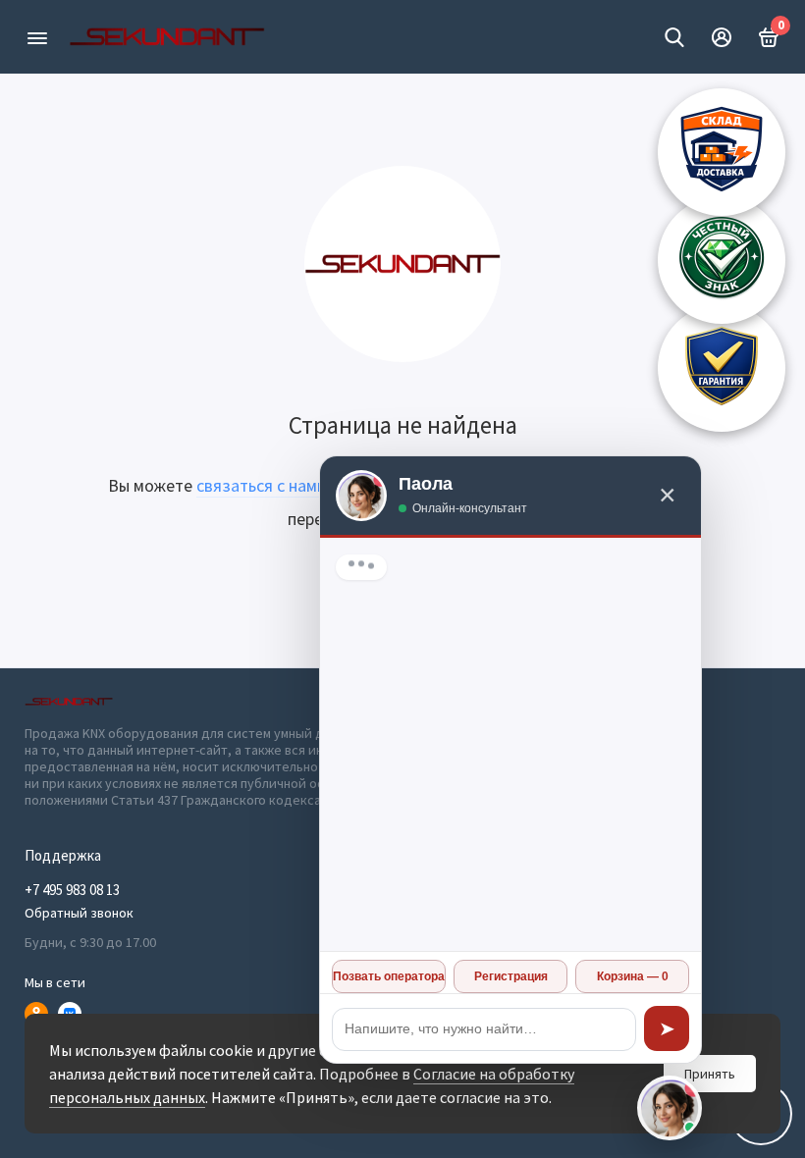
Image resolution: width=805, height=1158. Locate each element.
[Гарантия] (721, 368)
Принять (709, 1073)
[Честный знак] (721, 260)
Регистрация (511, 976)
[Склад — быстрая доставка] (721, 152)
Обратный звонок (79, 912)
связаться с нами (261, 485)
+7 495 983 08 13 (72, 889)
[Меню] (37, 37)
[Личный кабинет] (721, 37)
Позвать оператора (389, 976)
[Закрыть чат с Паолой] (669, 1108)
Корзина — (633, 976)
